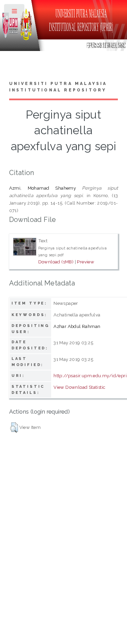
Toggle (14, 12)
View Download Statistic (79, 387)
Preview (85, 261)
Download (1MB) (56, 261)
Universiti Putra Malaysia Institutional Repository (58, 87)
